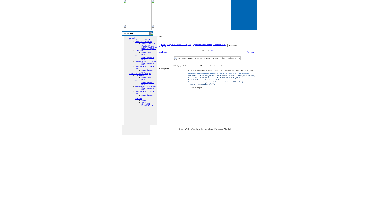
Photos (143, 100)
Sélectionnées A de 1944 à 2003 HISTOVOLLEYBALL (149, 45)
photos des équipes (148, 49)
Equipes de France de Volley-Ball (179, 45)
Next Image (251, 52)
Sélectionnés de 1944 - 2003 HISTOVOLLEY (147, 104)
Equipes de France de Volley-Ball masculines (209, 45)
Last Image (163, 52)
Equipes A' (163, 46)
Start (211, 50)
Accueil (132, 38)
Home (163, 45)
